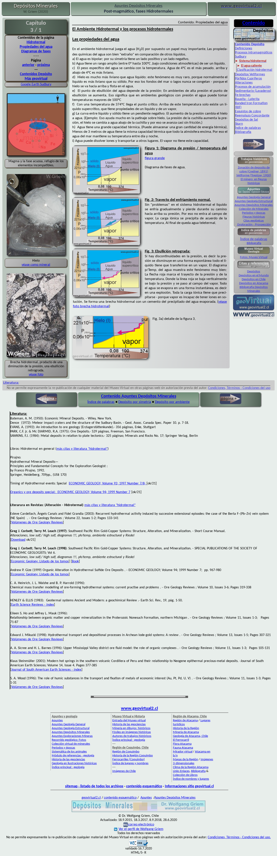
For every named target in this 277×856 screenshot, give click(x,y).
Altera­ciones (244, 82)
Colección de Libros (185, 775)
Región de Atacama (185, 720)
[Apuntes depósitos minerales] (254, 40)
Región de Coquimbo (125, 751)
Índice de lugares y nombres (130, 763)
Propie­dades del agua (36, 47)
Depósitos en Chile (254, 279)
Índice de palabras (248, 128)
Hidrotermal (36, 42)
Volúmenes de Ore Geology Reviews (37, 522)
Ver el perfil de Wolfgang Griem (141, 829)
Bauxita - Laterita (247, 99)
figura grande (155, 158)
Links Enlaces (181, 771)
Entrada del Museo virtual (129, 720)
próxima (43, 65)
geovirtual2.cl (91, 797)
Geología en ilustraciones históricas (74, 763)
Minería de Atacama (186, 732)
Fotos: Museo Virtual (253, 257)
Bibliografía (243, 132)
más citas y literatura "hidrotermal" (82, 449)
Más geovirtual (36, 79)
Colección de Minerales (254, 209)
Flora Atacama (182, 744)
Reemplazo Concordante (252, 115)
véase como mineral (36, 265)
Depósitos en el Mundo (254, 275)
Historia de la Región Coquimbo (132, 755)
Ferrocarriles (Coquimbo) (128, 759)
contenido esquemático (144, 786)
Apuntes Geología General (254, 197)
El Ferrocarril (181, 740)
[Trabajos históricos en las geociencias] (254, 163)
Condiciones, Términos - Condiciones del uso (239, 388)
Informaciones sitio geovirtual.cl (189, 786)
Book (75, 561)
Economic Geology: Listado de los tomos (40, 561)
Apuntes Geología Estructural (253, 201)
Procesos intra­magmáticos (253, 52)
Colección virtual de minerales (71, 744)
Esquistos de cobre (248, 111)
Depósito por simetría (134, 402)
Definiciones (243, 48)
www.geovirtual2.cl (139, 708)
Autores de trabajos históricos (131, 736)
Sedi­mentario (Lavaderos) (253, 91)
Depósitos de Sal (246, 119)
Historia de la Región (186, 728)
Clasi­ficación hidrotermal (254, 70)
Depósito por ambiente (172, 402)
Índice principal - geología (68, 767)
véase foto (36, 374)
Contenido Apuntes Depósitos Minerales (138, 396)
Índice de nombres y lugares (191, 779)
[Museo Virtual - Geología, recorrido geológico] (254, 253)
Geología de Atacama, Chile (190, 736)
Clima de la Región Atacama (190, 767)
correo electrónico (141, 824)
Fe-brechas (242, 95)
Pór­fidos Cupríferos (248, 78)
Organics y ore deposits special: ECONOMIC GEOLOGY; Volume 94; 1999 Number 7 (70, 492)
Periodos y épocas (253, 213)
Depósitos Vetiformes (250, 74)
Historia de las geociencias (68, 759)
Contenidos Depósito (36, 74)
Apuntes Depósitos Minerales (254, 205)
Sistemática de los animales (69, 751)
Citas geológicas (253, 220)
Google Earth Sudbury (36, 84)
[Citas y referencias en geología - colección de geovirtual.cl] (253, 267)
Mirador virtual (182, 751)
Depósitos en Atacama (253, 283)
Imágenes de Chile (124, 771)
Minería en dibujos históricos (131, 728)
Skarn (239, 124)
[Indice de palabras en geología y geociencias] (254, 234)
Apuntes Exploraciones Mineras (72, 736)
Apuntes (57, 720)
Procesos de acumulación (253, 87)
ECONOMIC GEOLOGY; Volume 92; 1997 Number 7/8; (108, 483)
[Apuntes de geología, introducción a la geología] (254, 193)
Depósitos (253, 271)
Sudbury (240, 56)
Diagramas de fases (36, 51)
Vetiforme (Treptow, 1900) (253, 175)
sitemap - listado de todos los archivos (94, 786)
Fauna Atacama (183, 747)
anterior (28, 65)
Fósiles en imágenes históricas (131, 732)
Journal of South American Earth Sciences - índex (46, 670)
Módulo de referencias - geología (73, 755)
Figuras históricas (254, 216)
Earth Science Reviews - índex (32, 605)
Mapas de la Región (185, 759)
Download (18, 540)
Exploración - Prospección (254, 224)
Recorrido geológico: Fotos (69, 740)
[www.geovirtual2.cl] (253, 316)
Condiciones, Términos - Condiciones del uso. (239, 837)
